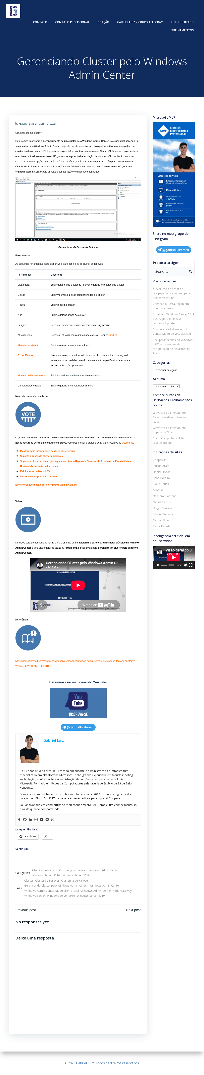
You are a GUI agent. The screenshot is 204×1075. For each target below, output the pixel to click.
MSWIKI (158, 490)
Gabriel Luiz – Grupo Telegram (140, 22)
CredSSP (113, 335)
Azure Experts (162, 526)
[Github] (25, 820)
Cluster (28, 880)
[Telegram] (47, 820)
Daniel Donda (162, 472)
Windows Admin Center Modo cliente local (51, 891)
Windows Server (34, 895)
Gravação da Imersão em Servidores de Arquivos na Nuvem (169, 417)
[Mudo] (186, 565)
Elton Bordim (161, 478)
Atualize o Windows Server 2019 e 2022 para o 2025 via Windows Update (173, 318)
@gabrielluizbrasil (80, 727)
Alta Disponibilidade (44, 870)
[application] (174, 557)
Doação (103, 22)
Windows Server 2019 (76, 875)
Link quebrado (182, 22)
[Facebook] (19, 820)
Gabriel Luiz (26, 123)
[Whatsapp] (53, 820)
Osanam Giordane (164, 496)
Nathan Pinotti (162, 520)
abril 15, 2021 (47, 123)
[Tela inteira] (191, 565)
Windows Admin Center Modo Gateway (106, 891)
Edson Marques (163, 514)
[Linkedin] (30, 820)
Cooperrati (160, 460)
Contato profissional (72, 22)
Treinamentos (182, 30)
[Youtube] (41, 820)
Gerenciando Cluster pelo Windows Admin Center (56, 885)
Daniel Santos (162, 502)
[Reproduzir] (158, 565)
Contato (40, 22)
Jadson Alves (161, 466)
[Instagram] (36, 820)
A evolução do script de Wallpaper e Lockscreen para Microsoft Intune (171, 293)
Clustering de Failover (73, 870)
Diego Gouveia (162, 508)
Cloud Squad (161, 484)
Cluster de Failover (47, 880)
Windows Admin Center (104, 870)
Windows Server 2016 (46, 875)
